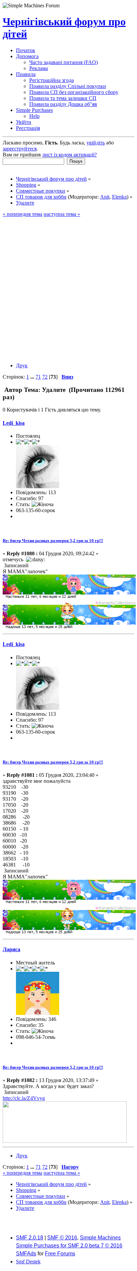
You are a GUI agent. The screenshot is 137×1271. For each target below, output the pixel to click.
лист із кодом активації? (69, 154)
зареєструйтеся (20, 148)
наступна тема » (62, 214)
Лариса (11, 949)
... (33, 377)
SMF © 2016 (62, 1237)
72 (45, 377)
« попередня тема (22, 214)
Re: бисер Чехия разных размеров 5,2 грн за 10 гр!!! (53, 540)
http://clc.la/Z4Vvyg (24, 1098)
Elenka (119, 197)
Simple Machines (100, 1237)
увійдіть (95, 142)
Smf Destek (28, 1261)
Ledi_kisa (14, 423)
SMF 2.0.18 (29, 1237)
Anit (104, 197)
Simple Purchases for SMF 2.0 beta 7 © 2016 (69, 1245)
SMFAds (26, 1253)
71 (38, 377)
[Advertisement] (68, 289)
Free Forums (60, 1253)
